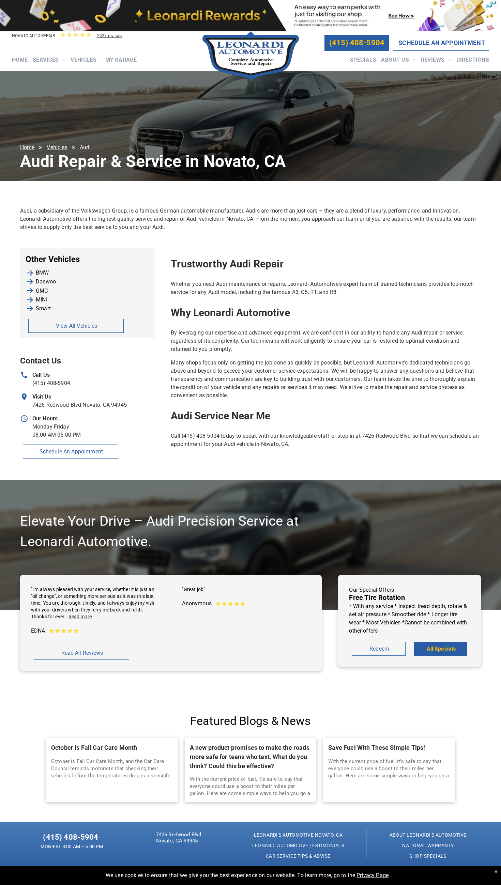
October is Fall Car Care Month (94, 747)
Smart (43, 308)
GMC (42, 291)
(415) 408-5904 (51, 383)
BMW (42, 272)
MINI (41, 299)
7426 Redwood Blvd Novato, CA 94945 (79, 405)
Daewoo (46, 281)
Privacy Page (372, 875)
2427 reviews (109, 35)
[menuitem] (22, 63)
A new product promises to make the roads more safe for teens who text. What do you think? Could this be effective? (249, 757)
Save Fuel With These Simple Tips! (376, 747)
